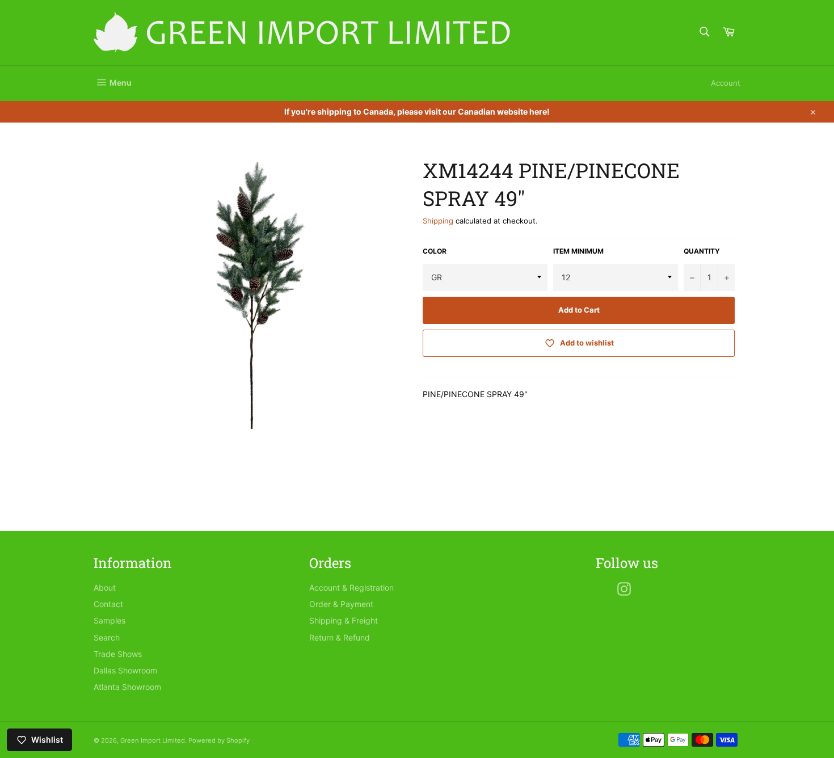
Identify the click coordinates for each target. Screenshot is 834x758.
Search (107, 637)
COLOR (435, 251)
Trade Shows (118, 654)
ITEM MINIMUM (578, 251)
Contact (108, 604)
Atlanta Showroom (127, 687)
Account (725, 82)
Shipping (438, 220)
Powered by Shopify (219, 740)
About (105, 587)
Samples (109, 620)
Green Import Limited (152, 740)
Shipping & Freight (343, 620)
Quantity (702, 251)
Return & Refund (339, 637)
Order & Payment (341, 604)
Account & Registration (351, 587)
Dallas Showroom (125, 670)
